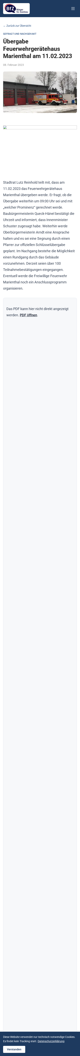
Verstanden (14, 1049)
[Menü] (73, 8)
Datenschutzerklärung (51, 1041)
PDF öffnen (28, 315)
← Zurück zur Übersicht (17, 25)
